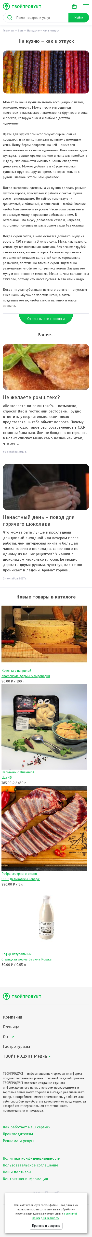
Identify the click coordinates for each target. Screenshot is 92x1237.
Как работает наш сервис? (26, 1127)
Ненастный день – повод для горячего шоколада (39, 520)
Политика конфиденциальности (31, 1158)
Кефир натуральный (16, 954)
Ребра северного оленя (19, 874)
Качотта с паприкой (16, 671)
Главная (8, 30)
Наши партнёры (17, 1172)
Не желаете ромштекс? (31, 397)
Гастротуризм (16, 1046)
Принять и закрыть (46, 1226)
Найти (78, 17)
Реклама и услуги (19, 1140)
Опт (6, 1036)
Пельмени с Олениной (17, 772)
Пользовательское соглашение (30, 1165)
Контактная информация (25, 1178)
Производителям (18, 1134)
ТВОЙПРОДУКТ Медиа (25, 1056)
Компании (12, 1017)
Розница (11, 1027)
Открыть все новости (46, 318)
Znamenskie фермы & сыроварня (25, 676)
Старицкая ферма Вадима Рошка (26, 959)
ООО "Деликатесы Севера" (20, 879)
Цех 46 (6, 777)
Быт (20, 30)
